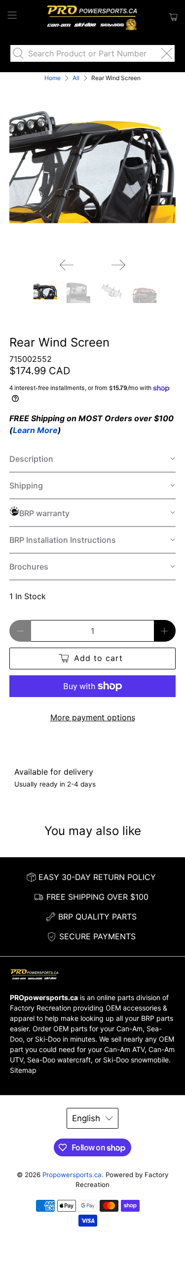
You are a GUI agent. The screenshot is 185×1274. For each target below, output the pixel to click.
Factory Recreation (40, 1008)
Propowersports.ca (72, 1175)
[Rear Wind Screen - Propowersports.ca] (92, 167)
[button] (92, 459)
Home (52, 78)
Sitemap (23, 1070)
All (76, 78)
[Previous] (66, 265)
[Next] (118, 265)
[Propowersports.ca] (92, 17)
